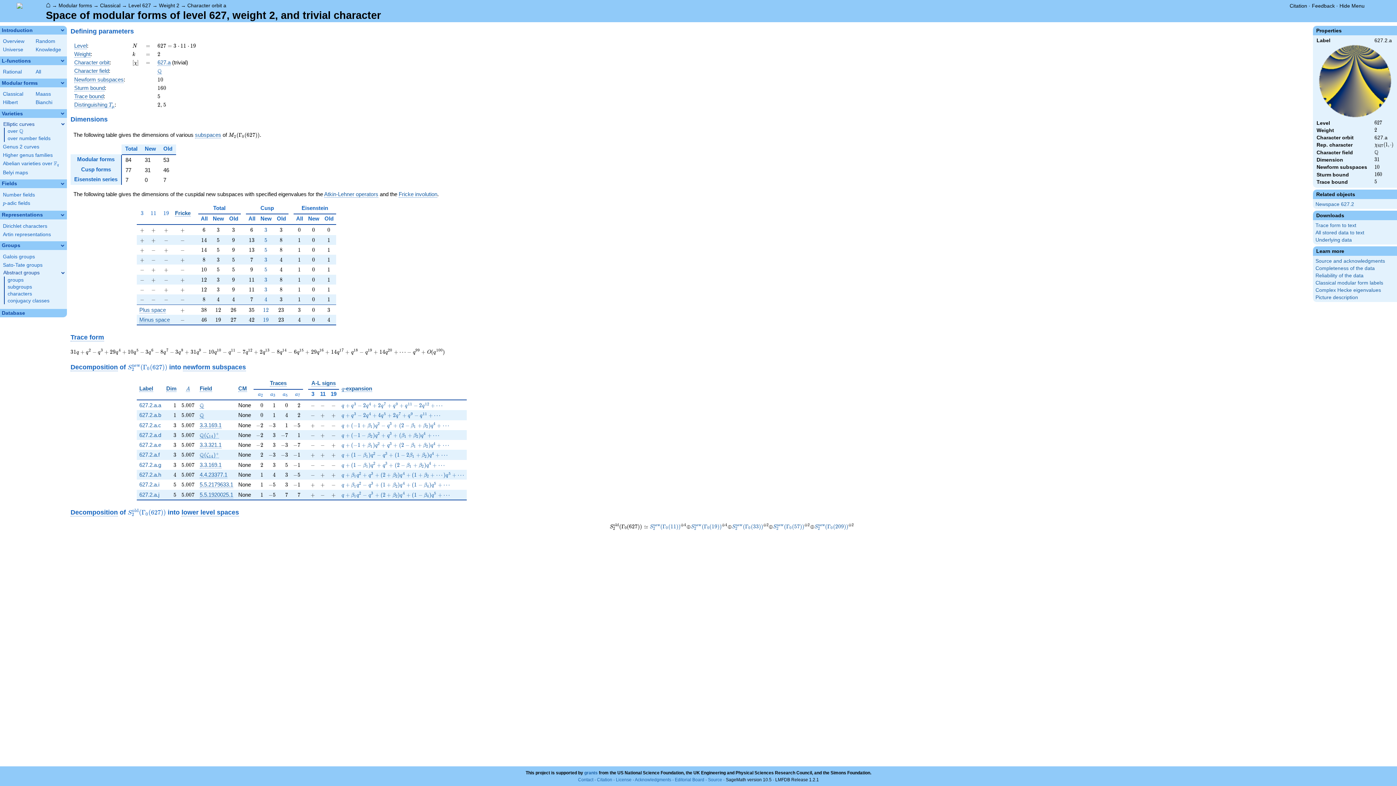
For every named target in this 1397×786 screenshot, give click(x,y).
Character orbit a (206, 5)
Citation (1298, 6)
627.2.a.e (150, 445)
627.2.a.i (149, 484)
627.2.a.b (150, 415)
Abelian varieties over (31, 163)
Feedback (1323, 6)
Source (715, 779)
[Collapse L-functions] (62, 61)
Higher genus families (28, 155)
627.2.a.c (150, 425)
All (38, 72)
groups (16, 280)
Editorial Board (689, 779)
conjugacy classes (28, 300)
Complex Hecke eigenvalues (1348, 290)
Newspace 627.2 (1335, 204)
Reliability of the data (1340, 275)
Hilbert (10, 102)
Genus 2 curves (21, 147)
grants (591, 772)
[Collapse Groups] (62, 246)
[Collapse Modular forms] (62, 83)
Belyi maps (15, 172)
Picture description (1337, 297)
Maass (43, 94)
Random (45, 41)
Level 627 (139, 5)
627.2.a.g (150, 465)
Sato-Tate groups (23, 265)
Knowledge (48, 49)
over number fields (29, 138)
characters (20, 294)
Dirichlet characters (25, 226)
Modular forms (75, 5)
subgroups (20, 287)
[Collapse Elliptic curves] (63, 124)
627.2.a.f (149, 455)
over (15, 131)
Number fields (19, 195)
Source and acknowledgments (1350, 261)
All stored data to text (1340, 232)
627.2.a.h (150, 475)
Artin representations (27, 234)
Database (13, 313)
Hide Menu (1352, 6)
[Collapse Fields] (62, 184)
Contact (585, 779)
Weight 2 (169, 5)
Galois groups (19, 256)
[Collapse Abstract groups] (63, 273)
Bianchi (44, 102)
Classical (110, 5)
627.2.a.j (149, 495)
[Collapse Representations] (62, 215)
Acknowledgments (653, 779)
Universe (13, 49)
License (624, 779)
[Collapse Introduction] (62, 30)
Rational (12, 72)
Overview (13, 41)
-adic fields (16, 203)
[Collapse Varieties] (62, 113)
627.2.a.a (150, 405)
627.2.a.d (150, 435)
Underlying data (1334, 240)
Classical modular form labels (1349, 283)
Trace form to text (1336, 225)
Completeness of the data (1345, 268)
